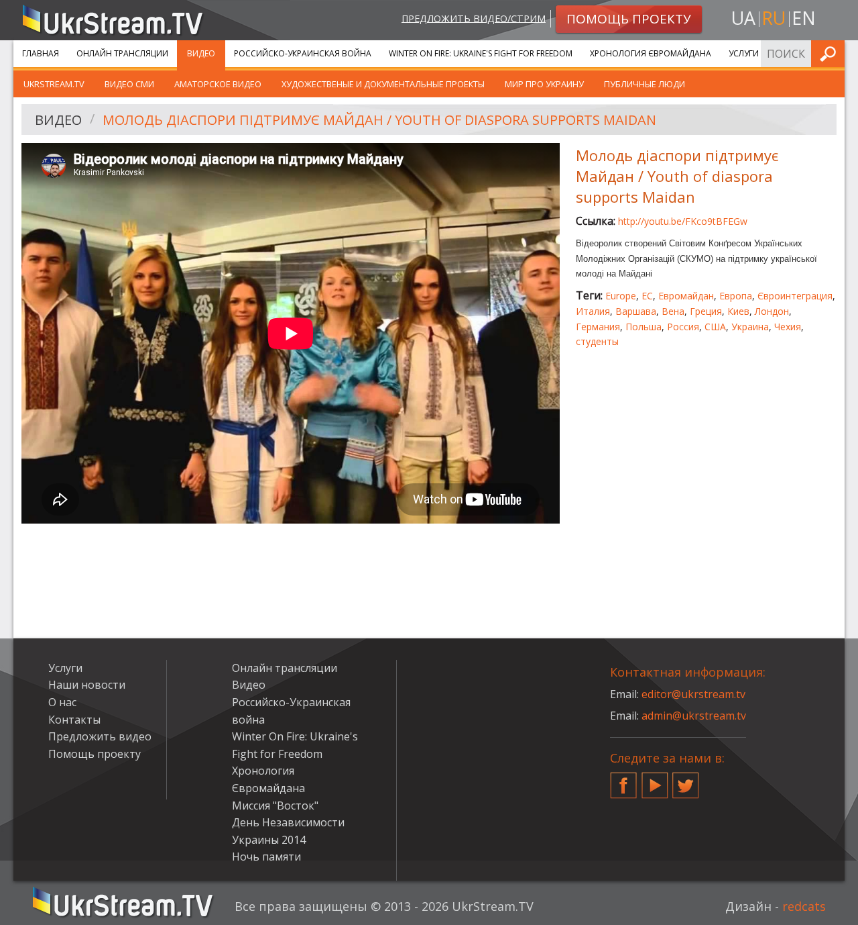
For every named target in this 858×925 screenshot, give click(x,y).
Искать (830, 53)
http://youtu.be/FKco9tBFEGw (682, 221)
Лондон (772, 311)
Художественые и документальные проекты (383, 84)
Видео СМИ (129, 84)
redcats (804, 906)
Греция (706, 311)
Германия (598, 326)
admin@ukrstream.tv (693, 715)
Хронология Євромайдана (650, 53)
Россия (683, 326)
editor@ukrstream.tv (693, 694)
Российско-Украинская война (302, 53)
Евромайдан (686, 295)
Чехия (787, 326)
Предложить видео (99, 736)
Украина (750, 326)
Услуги (744, 53)
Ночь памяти (266, 856)
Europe (620, 295)
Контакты (74, 719)
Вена (673, 311)
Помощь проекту (94, 753)
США (715, 326)
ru (773, 17)
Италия (593, 311)
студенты (597, 341)
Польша (643, 326)
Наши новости (86, 684)
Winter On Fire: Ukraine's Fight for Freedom (480, 53)
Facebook (623, 780)
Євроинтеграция (795, 295)
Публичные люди (644, 84)
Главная (40, 53)
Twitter (685, 780)
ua (743, 17)
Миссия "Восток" (275, 805)
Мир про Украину (544, 84)
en (804, 17)
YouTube (654, 780)
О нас (62, 702)
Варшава (635, 311)
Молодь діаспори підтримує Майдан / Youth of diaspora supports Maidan (379, 120)
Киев (738, 311)
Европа (735, 295)
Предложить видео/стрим (474, 17)
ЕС (647, 295)
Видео (201, 53)
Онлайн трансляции (122, 53)
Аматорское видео (217, 84)
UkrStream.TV (53, 84)
